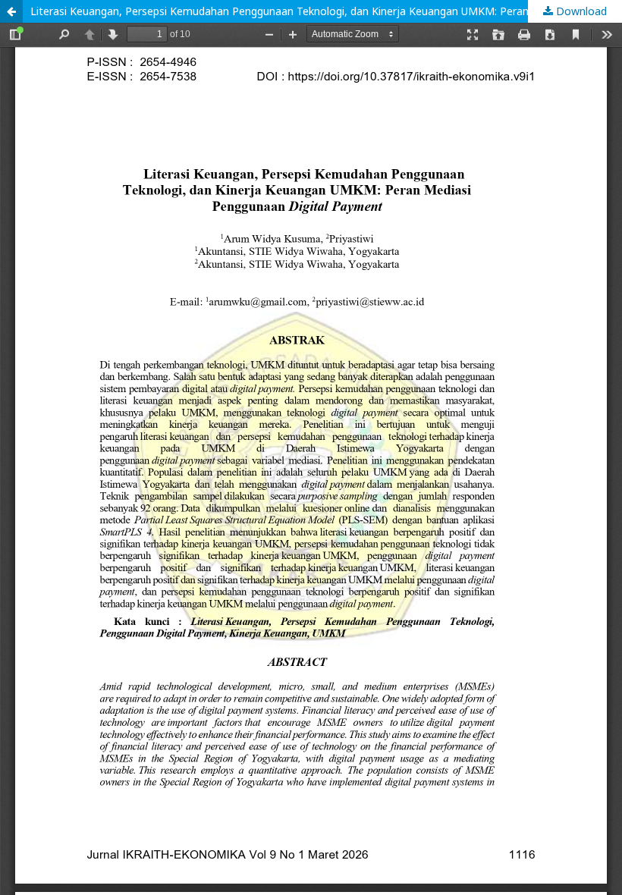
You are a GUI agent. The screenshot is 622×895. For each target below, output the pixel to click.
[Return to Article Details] (11, 11)
